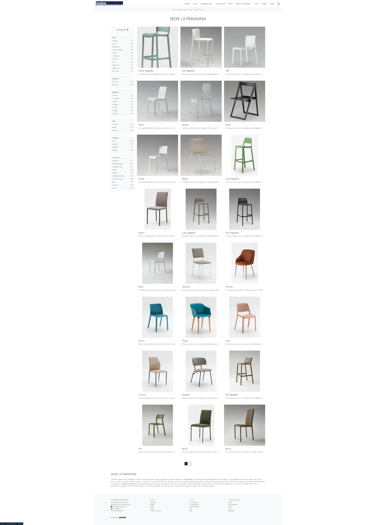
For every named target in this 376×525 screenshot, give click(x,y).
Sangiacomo (115, 65)
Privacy (3, 524)
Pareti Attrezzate (233, 504)
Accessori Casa (220, 4)
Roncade (114, 173)
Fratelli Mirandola (117, 50)
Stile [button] (113, 121)
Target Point (115, 68)
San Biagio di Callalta (118, 176)
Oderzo (114, 170)
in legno (114, 101)
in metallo (115, 104)
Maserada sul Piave (117, 164)
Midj (113, 62)
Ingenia (114, 53)
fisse (113, 141)
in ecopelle (115, 98)
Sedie (190, 10)
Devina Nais (115, 47)
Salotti (230, 502)
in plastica (115, 111)
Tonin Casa (115, 71)
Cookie (8, 524)
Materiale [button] (115, 92)
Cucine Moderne (194, 504)
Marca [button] (114, 37)
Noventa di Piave (117, 167)
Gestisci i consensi (17, 524)
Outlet (256, 4)
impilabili (115, 144)
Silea (113, 182)
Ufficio (231, 4)
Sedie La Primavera (199, 10)
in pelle (114, 108)
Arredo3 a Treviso (155, 511)
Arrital (114, 44)
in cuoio (114, 95)
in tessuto (115, 114)
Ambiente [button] (115, 79)
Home (173, 10)
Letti (229, 509)
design (114, 127)
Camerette (231, 511)
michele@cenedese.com (120, 507)
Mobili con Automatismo (243, 4)
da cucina (115, 82)
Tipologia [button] (115, 138)
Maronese (115, 59)
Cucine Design (193, 502)
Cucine (195, 4)
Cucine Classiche (194, 507)
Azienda (187, 4)
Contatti (272, 4)
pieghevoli (115, 147)
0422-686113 (117, 509)
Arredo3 (114, 41)
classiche (115, 124)
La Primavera (116, 56)
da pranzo (115, 85)
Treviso (114, 188)
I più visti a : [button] (116, 158)
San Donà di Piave (117, 179)
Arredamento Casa (206, 4)
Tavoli (190, 509)
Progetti (263, 4)
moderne (115, 130)
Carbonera (115, 161)
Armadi (230, 507)
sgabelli (114, 150)
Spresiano (115, 185)
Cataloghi (152, 502)
